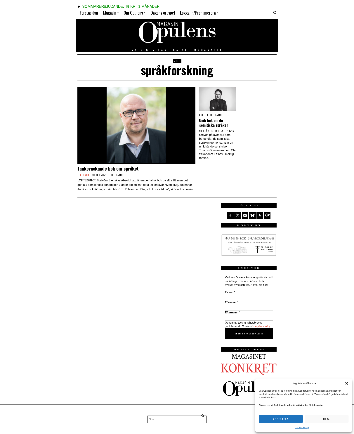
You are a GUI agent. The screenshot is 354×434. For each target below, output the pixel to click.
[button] (346, 383)
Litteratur (116, 175)
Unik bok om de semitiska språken (213, 122)
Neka (326, 419)
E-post (230, 292)
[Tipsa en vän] (245, 215)
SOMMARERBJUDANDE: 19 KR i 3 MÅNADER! (121, 6)
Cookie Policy (302, 427)
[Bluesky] (252, 215)
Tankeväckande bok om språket (108, 168)
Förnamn (231, 302)
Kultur (203, 115)
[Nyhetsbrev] (267, 215)
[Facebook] (230, 215)
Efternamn (232, 312)
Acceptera (281, 419)
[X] (237, 215)
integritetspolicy (261, 326)
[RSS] (259, 215)
